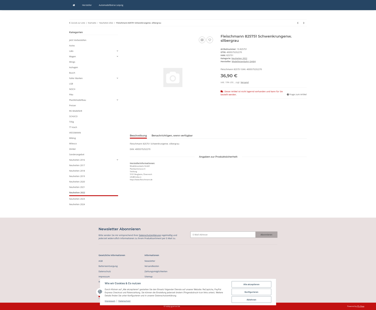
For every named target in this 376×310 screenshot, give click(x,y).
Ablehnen (251, 299)
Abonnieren (266, 234)
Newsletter (150, 261)
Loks (71, 51)
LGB (71, 83)
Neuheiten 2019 (77, 176)
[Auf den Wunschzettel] (210, 40)
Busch (72, 72)
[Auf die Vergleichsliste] (202, 40)
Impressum (110, 301)
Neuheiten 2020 (77, 181)
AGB (101, 261)
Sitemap (149, 276)
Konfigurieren (251, 292)
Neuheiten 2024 (77, 204)
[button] (93, 51)
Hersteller (87, 5)
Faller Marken (76, 78)
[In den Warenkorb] (132, 32)
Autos (72, 45)
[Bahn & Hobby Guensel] (74, 5)
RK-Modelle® (75, 110)
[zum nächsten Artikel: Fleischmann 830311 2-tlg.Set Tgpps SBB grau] (304, 23)
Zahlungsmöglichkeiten (156, 271)
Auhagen (73, 67)
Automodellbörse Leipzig (111, 5)
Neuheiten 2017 (77, 165)
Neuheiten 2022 (239, 58)
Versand (245, 82)
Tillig (71, 121)
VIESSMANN (75, 132)
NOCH (72, 89)
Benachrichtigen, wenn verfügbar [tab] (172, 135)
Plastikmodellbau (77, 100)
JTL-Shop (360, 306)
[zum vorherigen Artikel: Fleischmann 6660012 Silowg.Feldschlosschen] (298, 23)
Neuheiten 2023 (77, 198)
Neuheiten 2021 (77, 187)
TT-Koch (73, 127)
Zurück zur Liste (78, 22)
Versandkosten (152, 266)
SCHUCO (73, 116)
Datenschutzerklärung (150, 235)
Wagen (72, 56)
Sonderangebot (76, 154)
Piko (71, 94)
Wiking (72, 138)
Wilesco (73, 143)
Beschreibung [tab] (138, 135)
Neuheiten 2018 (77, 170)
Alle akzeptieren (251, 284)
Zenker (72, 149)
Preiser (72, 105)
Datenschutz (124, 301)
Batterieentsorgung (108, 266)
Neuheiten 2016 (77, 159)
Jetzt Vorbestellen (77, 40)
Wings (72, 61)
